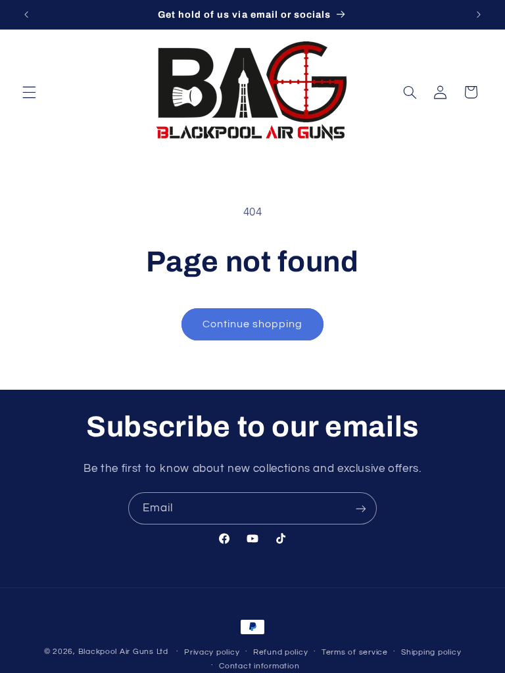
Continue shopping (253, 324)
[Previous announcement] (26, 14)
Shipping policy (431, 652)
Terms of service (355, 652)
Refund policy (280, 652)
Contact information (259, 666)
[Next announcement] (478, 14)
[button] (29, 92)
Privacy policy (211, 652)
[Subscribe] (361, 508)
